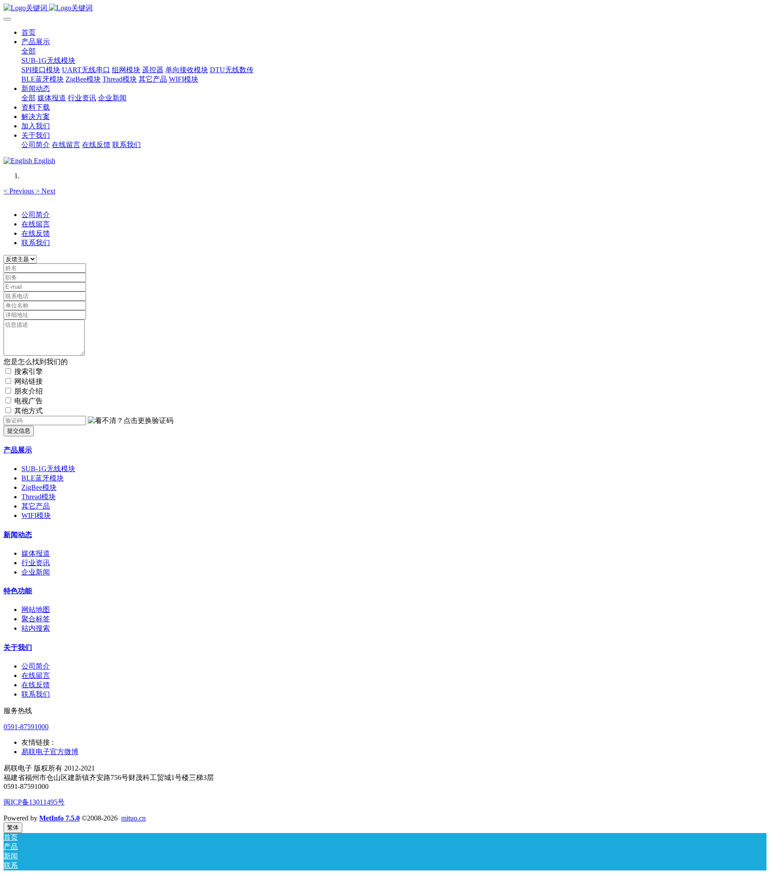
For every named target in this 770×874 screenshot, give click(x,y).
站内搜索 (35, 628)
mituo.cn (133, 818)
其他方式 (28, 410)
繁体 (13, 827)
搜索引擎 (28, 371)
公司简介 (35, 214)
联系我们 (35, 242)
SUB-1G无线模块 (48, 468)
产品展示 (18, 450)
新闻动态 (18, 534)
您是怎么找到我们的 (36, 361)
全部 (28, 51)
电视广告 (28, 401)
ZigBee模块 (39, 487)
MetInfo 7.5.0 (59, 818)
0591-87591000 (26, 726)
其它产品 (35, 506)
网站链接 (28, 381)
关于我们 (18, 647)
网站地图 (35, 609)
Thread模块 (38, 497)
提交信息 (18, 430)
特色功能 (18, 591)
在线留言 (35, 224)
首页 (28, 32)
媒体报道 (35, 553)
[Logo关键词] (385, 8)
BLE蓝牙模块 (42, 478)
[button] (20, 191)
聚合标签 (35, 619)
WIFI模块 (36, 515)
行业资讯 (35, 562)
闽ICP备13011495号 (34, 802)
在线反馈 (35, 233)
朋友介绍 (28, 391)
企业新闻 (35, 572)
